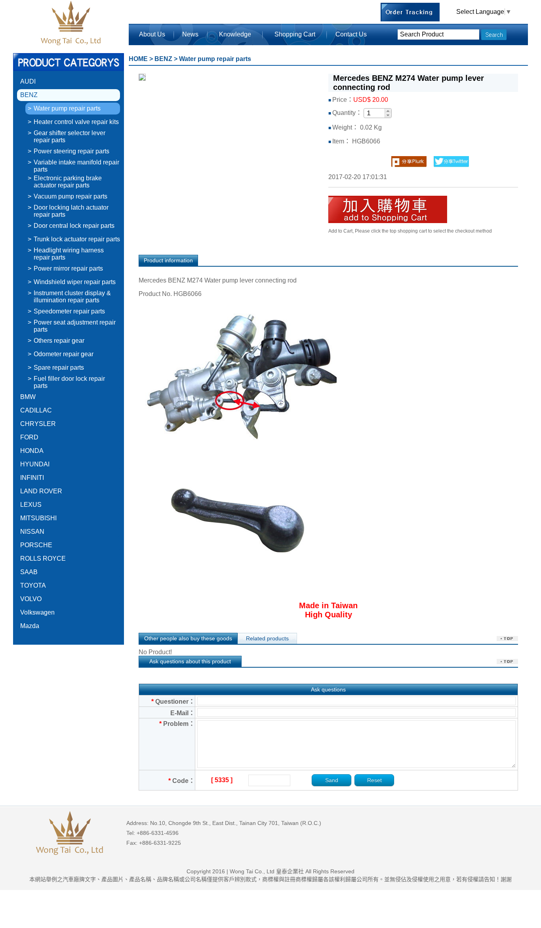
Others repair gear (59, 340)
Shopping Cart (294, 34)
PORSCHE (36, 545)
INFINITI (32, 477)
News (190, 34)
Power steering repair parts (71, 151)
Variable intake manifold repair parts (76, 166)
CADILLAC (36, 410)
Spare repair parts (59, 367)
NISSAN (32, 531)
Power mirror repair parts (68, 268)
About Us (152, 34)
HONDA (32, 450)
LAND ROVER (41, 491)
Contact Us (351, 34)
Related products (267, 638)
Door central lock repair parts (74, 225)
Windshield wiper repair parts (75, 282)
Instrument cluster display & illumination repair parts (72, 297)
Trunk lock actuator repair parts (77, 239)
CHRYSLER (38, 423)
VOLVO (31, 599)
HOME (138, 58)
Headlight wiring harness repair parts (69, 254)
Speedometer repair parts (69, 311)
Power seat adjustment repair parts (75, 326)
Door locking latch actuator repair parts (71, 211)
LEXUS (31, 504)
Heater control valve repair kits (76, 121)
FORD (29, 437)
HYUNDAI (35, 464)
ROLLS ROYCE (43, 558)
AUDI (28, 81)
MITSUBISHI (38, 518)
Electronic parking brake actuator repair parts (68, 182)
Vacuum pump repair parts (70, 196)
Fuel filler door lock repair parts (69, 382)
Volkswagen (37, 612)
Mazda (29, 625)
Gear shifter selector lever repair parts (69, 136)
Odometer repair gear (63, 354)
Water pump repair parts (67, 108)
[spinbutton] (375, 113)
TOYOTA (33, 585)
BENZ (29, 95)
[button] (388, 111)
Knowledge (235, 34)
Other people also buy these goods (188, 638)
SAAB (29, 572)
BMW (28, 396)
